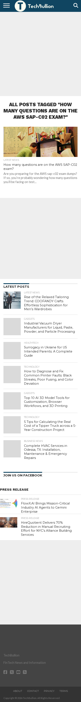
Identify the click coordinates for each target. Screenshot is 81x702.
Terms (63, 691)
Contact (33, 691)
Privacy (49, 691)
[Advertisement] (40, 53)
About (17, 691)
